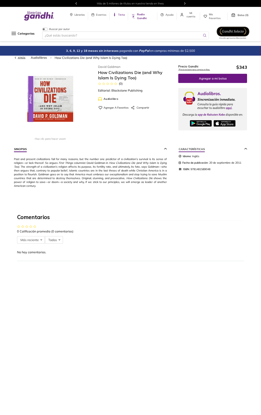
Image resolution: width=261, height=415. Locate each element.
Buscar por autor (59, 29)
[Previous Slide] (76, 3)
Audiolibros (39, 57)
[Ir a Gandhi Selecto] (233, 39)
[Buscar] (204, 35)
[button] (50, 99)
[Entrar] (191, 15)
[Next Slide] (184, 3)
